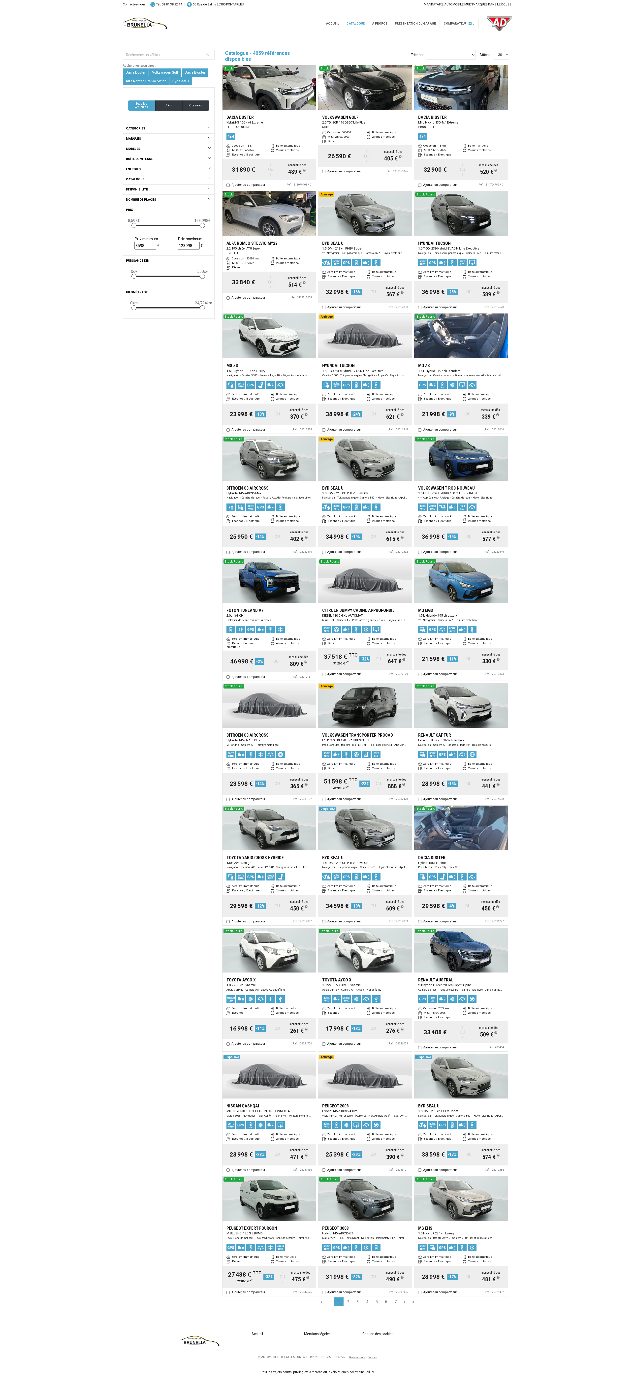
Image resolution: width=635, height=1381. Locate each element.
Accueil (332, 23)
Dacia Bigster (195, 72)
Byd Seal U (180, 81)
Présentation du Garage (415, 23)
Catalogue (356, 23)
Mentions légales (317, 1334)
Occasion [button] (196, 105)
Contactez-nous (134, 4)
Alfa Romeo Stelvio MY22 (146, 81)
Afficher (485, 55)
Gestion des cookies (377, 1334)
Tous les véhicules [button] (141, 105)
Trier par (417, 55)
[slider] (133, 225)
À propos (379, 23)
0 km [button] (168, 105)
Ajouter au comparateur (248, 185)
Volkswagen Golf (165, 72)
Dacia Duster (136, 72)
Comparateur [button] (457, 23)
